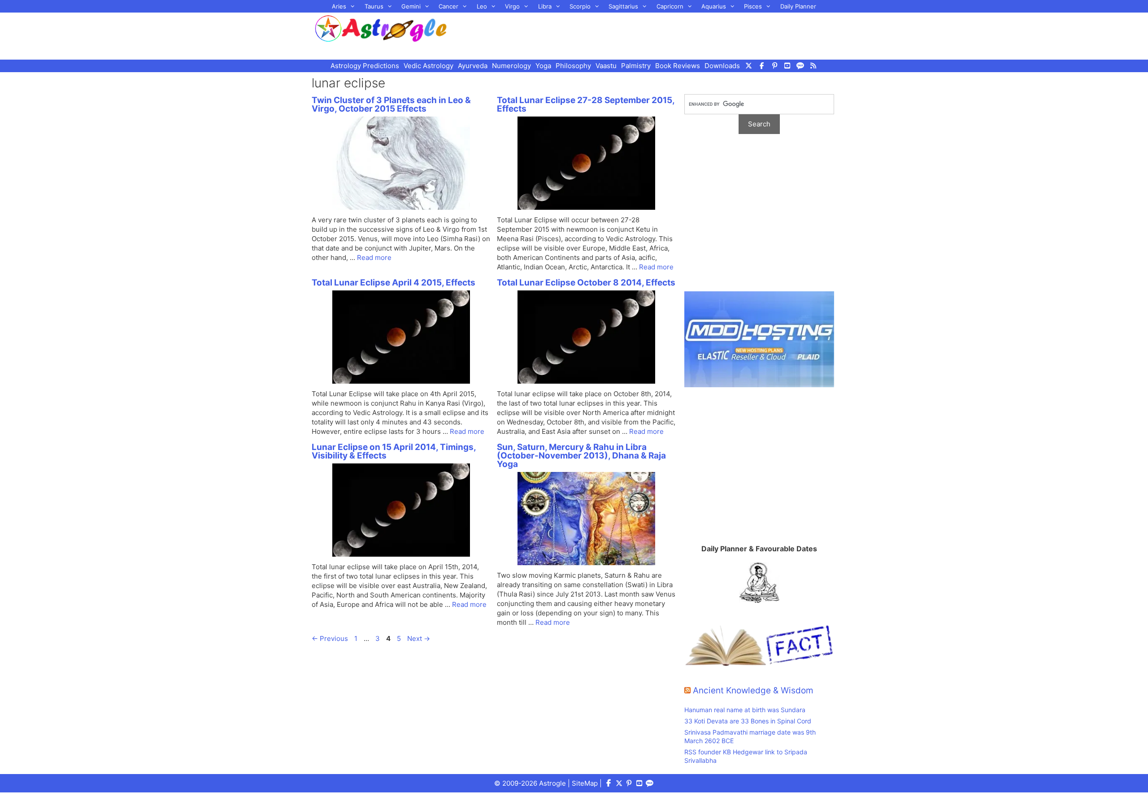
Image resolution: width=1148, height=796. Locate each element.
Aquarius (713, 6)
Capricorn (670, 6)
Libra (545, 6)
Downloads (722, 65)
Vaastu (606, 65)
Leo (482, 6)
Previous (330, 638)
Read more (374, 257)
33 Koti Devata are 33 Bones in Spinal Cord (747, 721)
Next (418, 638)
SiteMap (585, 783)
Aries (339, 6)
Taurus (374, 6)
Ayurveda (472, 65)
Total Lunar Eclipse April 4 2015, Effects (393, 282)
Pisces (753, 6)
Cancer (448, 6)
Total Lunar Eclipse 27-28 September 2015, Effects (585, 104)
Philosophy (573, 65)
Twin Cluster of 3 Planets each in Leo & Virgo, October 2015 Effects (391, 104)
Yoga (543, 65)
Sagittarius (623, 6)
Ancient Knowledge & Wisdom (753, 690)
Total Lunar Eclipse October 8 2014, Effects (586, 282)
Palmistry (636, 65)
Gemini (411, 6)
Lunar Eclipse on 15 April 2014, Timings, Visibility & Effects (394, 451)
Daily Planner (798, 6)
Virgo (512, 6)
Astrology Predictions (364, 65)
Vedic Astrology (428, 65)
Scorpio (580, 6)
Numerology (511, 65)
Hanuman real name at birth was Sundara (744, 710)
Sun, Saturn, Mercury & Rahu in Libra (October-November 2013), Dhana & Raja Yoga (581, 455)
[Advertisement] (653, 35)
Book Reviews (677, 65)
